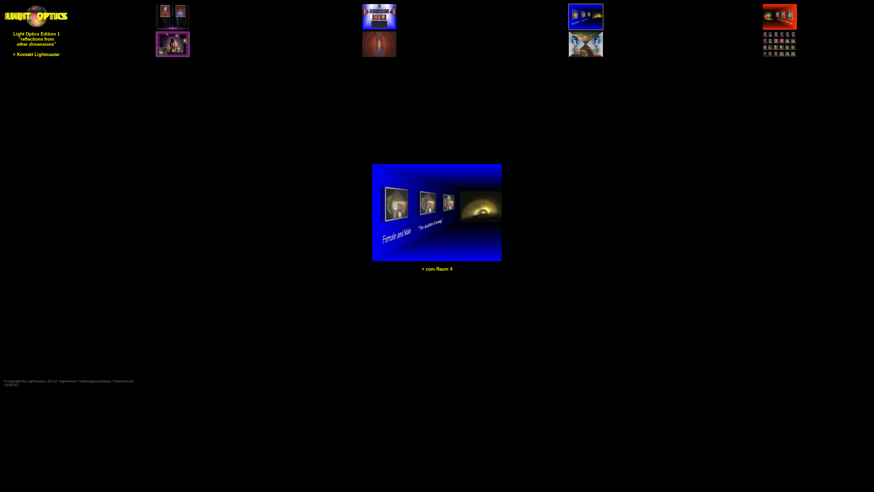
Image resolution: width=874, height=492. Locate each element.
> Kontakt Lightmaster (36, 54)
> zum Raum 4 (437, 269)
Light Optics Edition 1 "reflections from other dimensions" (36, 39)
